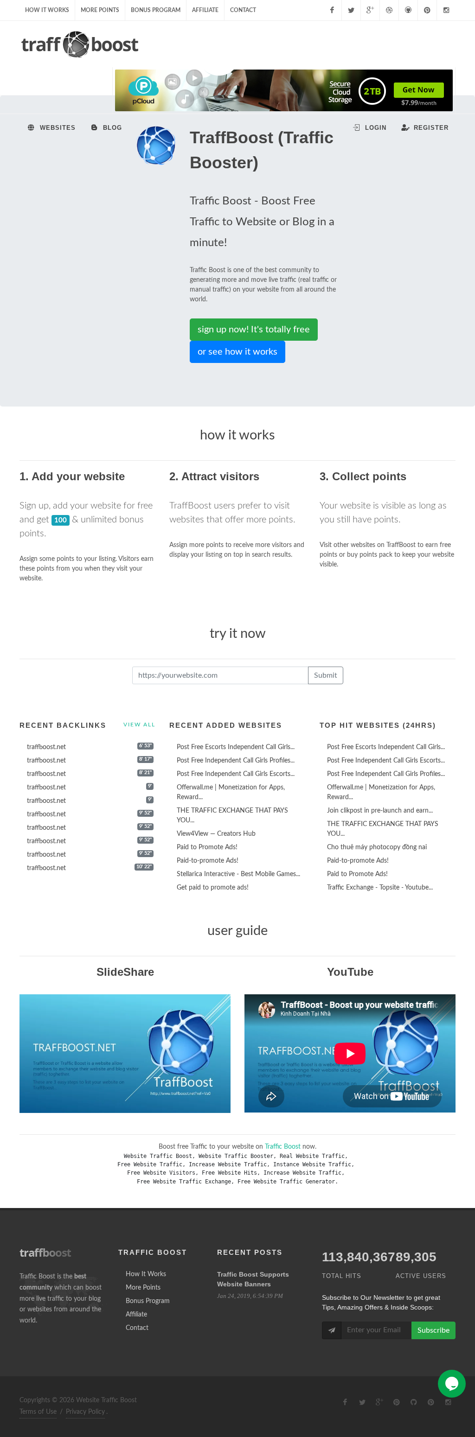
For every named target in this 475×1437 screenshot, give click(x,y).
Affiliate (205, 10)
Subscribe (433, 1330)
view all (139, 724)
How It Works (47, 10)
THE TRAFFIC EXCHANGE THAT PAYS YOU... (232, 816)
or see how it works (237, 351)
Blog (111, 127)
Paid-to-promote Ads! (207, 861)
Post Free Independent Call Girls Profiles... (236, 760)
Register (430, 127)
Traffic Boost (283, 1147)
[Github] (408, 10)
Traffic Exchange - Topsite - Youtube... (380, 887)
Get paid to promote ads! (213, 887)
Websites (57, 127)
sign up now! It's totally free (254, 329)
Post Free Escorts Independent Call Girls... (236, 747)
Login (374, 127)
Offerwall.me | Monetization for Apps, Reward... (231, 792)
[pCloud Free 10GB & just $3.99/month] (284, 90)
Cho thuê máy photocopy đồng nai (377, 847)
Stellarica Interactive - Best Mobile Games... (238, 874)
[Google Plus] (370, 10)
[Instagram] (446, 10)
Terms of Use (38, 1412)
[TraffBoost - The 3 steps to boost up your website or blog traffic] (125, 1053)
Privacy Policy (85, 1412)
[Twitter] (351, 10)
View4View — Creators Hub (216, 834)
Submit (325, 675)
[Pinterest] (427, 10)
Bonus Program (155, 10)
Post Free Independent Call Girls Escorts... (236, 774)
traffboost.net (46, 747)
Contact (243, 10)
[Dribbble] (389, 10)
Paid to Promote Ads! (207, 847)
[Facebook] (332, 10)
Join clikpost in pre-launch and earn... (380, 811)
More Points (100, 10)
